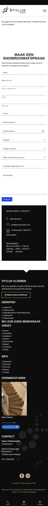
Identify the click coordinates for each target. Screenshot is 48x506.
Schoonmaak (8, 318)
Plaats (4, 97)
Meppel (6, 344)
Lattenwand (7, 315)
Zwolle (5, 350)
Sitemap (5, 489)
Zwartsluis (7, 347)
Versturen (7, 199)
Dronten (6, 339)
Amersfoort (7, 333)
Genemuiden (8, 341)
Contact (6, 372)
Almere (6, 331)
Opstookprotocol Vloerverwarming (16, 313)
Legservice (7, 307)
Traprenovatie (8, 310)
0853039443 (7, 452)
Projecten (7, 364)
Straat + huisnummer (8, 88)
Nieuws (6, 370)
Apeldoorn (7, 336)
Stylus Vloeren (7, 417)
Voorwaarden (28, 489)
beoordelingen (29, 492)
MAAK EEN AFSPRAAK (17, 295)
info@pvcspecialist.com (20, 225)
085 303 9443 (15, 219)
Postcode (5, 106)
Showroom (7, 361)
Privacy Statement (15, 489)
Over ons (6, 367)
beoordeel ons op (9, 427)
